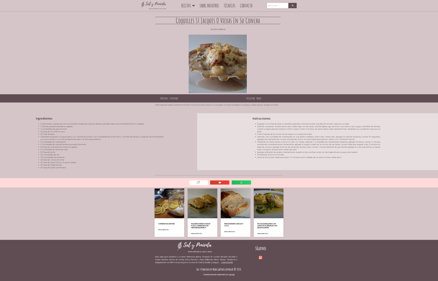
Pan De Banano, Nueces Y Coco (233, 225)
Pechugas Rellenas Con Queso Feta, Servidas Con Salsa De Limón (267, 226)
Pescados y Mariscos (218, 29)
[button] (219, 182)
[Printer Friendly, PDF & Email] (198, 183)
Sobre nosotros (209, 5)
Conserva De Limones (166, 224)
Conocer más (227, 262)
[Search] (292, 5)
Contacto (246, 5)
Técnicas (229, 5)
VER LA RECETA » (163, 229)
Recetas (186, 5)
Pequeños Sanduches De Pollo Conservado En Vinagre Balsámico (200, 226)
